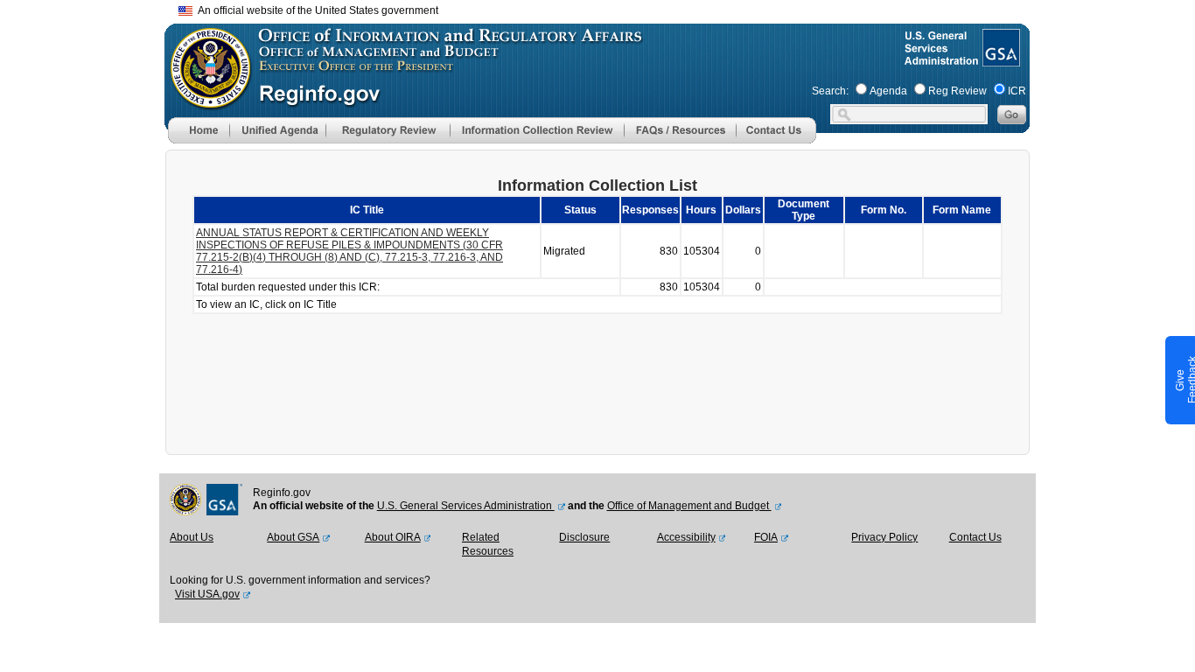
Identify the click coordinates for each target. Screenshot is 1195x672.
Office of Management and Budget (689, 506)
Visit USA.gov (207, 594)
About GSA (293, 537)
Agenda (888, 91)
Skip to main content (607, 8)
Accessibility (686, 537)
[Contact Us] (776, 140)
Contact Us (975, 537)
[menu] (277, 130)
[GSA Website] (999, 59)
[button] (277, 130)
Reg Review (957, 91)
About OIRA (393, 537)
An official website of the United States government (315, 10)
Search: (830, 91)
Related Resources (488, 544)
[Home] (198, 140)
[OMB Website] (204, 100)
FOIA (766, 537)
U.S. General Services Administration (466, 506)
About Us (191, 537)
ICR (1017, 91)
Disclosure (584, 537)
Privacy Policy (884, 537)
